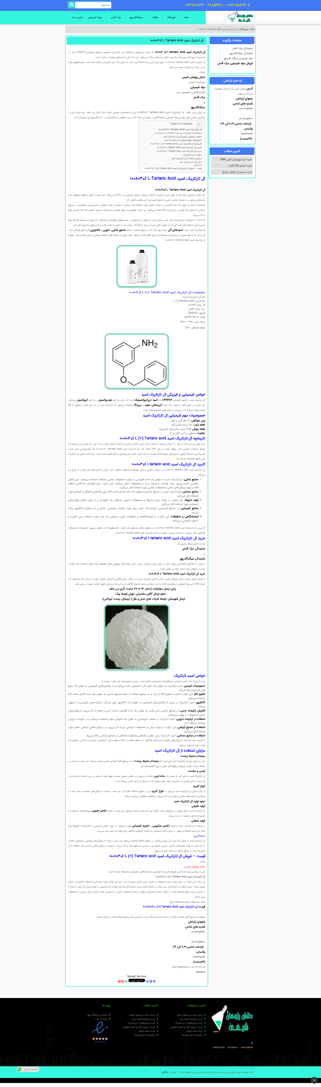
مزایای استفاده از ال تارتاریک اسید (186, 158)
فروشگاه (171, 17)
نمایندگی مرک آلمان (242, 48)
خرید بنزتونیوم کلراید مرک (191, 1019)
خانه (186, 17)
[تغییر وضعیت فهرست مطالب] (198, 124)
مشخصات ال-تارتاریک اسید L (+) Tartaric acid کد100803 (178, 133)
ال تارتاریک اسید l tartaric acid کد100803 (180, 130)
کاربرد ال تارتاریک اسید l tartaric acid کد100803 (179, 147)
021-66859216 (246, 109)
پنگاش (165, 1072)
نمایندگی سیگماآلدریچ (241, 53)
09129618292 (246, 134)
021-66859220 (246, 119)
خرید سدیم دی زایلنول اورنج (237, 172)
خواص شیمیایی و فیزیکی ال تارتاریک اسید (182, 136)
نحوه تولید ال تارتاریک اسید (190, 162)
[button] (314, 1080)
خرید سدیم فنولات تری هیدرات (189, 1023)
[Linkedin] (150, 981)
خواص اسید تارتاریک (192, 155)
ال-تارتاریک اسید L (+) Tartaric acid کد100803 (180, 877)
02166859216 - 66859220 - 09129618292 (233, 1048)
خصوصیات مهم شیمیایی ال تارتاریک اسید (183, 140)
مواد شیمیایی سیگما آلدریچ (238, 58)
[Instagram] (154, 981)
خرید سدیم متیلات (194, 1031)
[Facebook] (147, 981)
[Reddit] (122, 981)
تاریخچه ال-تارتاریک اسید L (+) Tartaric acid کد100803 (176, 144)
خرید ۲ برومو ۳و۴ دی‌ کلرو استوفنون (186, 1027)
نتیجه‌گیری (198, 165)
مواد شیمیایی (95, 17)
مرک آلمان (116, 17)
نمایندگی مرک (101, 1019)
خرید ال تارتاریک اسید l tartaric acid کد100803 (179, 151)
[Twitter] (126, 981)
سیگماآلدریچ (136, 17)
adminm (200, 972)
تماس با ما (77, 17)
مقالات (155, 17)
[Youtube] (119, 981)
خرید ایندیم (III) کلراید (240, 166)
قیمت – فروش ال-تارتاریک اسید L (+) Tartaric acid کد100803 (173, 168)
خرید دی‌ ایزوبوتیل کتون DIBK (236, 159)
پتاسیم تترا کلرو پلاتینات (192, 1035)
